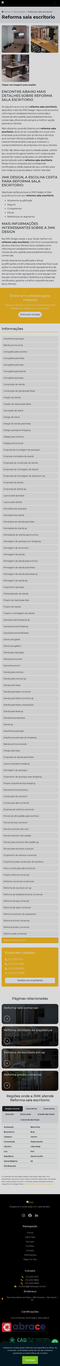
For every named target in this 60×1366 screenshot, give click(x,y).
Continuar (30, 1360)
